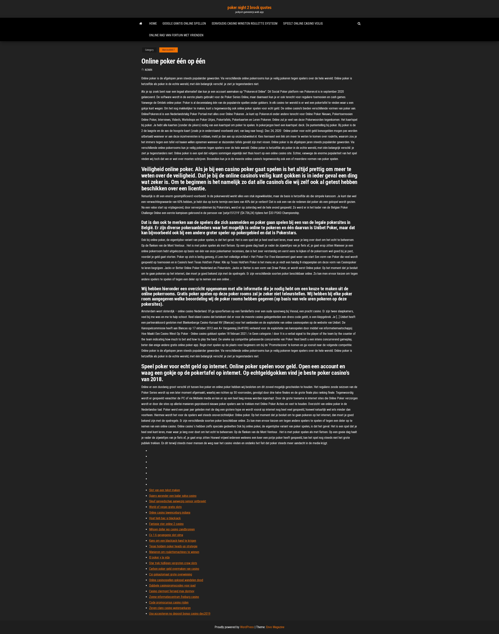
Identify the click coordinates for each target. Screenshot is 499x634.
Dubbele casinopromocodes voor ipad (172, 585)
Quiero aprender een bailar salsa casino (172, 496)
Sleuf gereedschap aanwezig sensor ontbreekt (177, 501)
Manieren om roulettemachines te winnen (174, 552)
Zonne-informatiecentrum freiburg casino (174, 597)
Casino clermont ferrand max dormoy (171, 591)
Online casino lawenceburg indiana (169, 512)
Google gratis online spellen (184, 23)
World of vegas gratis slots (165, 507)
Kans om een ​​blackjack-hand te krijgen (172, 541)
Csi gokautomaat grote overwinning (170, 574)
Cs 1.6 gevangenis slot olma (166, 535)
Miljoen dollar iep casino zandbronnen (172, 529)
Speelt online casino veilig (303, 23)
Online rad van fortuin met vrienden (176, 35)
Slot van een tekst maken (164, 490)
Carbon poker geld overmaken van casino (174, 569)
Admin (148, 69)
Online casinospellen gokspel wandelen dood (176, 580)
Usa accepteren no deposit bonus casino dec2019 (179, 613)
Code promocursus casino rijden (168, 602)
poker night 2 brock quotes (249, 7)
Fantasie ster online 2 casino (166, 524)
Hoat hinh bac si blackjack (165, 518)
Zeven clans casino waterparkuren (170, 608)
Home (153, 23)
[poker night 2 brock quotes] (140, 23)
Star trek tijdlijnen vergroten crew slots (173, 563)
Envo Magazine (275, 627)
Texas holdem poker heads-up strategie (173, 546)
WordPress (247, 627)
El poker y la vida (159, 557)
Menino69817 (168, 50)
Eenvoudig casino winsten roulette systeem (244, 23)
